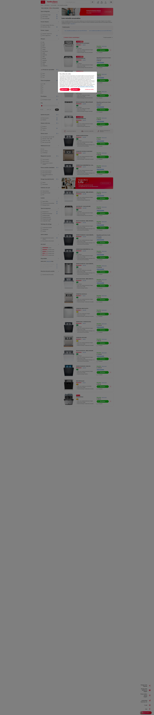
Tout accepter (64, 89)
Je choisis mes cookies (89, 89)
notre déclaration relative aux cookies (86, 86)
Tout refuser (75, 89)
